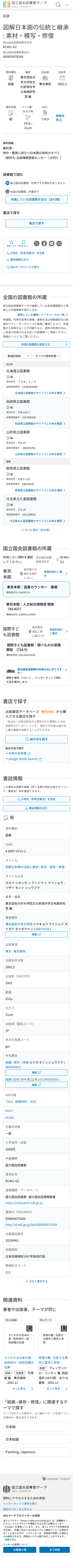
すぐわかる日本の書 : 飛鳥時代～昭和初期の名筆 (19, 1362)
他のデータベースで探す (24, 267)
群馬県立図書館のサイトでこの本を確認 (38, 490)
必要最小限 (19, 1549)
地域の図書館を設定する (35, 344)
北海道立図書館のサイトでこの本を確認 (38, 393)
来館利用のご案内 (53, 573)
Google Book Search (23, 758)
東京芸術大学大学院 (18, 924)
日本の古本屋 (17, 753)
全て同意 (54, 1549)
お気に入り (11, 245)
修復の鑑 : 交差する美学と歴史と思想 (53, 1360)
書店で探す (36, 223)
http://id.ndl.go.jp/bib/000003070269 (31, 1224)
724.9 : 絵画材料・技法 (20, 1101)
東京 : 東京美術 (15, 951)
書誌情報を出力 (19, 259)
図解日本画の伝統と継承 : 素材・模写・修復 (35, 866)
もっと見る (18, 1388)
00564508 (50, 1079)
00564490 (12, 1067)
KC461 (9, 1117)
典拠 (34, 934)
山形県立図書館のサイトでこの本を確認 (38, 454)
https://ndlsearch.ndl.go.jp (24, 1202)
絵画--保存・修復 (17, 1062)
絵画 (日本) (12, 1079)
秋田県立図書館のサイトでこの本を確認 (38, 423)
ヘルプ (15, 336)
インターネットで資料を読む (20, 1503)
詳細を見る (60, 117)
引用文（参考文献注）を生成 (27, 253)
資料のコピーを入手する (17, 1509)
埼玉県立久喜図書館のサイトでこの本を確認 (36, 521)
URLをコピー (23, 245)
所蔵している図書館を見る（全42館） (36, 199)
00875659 (42, 929)
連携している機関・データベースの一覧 (41, 314)
